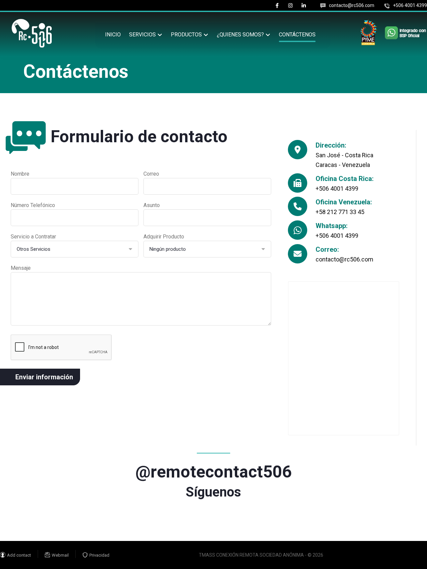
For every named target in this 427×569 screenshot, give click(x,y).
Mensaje (21, 268)
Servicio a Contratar (33, 236)
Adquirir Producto (163, 236)
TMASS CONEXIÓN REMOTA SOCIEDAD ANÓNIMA (251, 555)
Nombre (20, 174)
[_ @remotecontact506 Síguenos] (213, 457)
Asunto (151, 205)
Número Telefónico (33, 205)
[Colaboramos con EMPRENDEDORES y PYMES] (32, 33)
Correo (151, 174)
